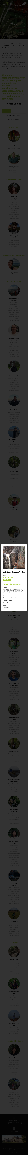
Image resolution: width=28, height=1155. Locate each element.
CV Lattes (6, 580)
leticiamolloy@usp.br (8, 577)
